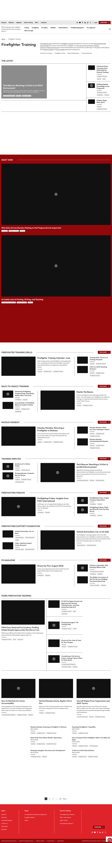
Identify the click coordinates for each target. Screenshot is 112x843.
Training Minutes (25, 470)
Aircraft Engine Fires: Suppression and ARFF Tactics (93, 702)
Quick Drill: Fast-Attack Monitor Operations (46, 738)
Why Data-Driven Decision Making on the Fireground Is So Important (31, 228)
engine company (48, 49)
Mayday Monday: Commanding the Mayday (99, 440)
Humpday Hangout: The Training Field (69, 623)
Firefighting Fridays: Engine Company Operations (99, 499)
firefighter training (67, 43)
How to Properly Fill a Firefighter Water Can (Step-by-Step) (91, 739)
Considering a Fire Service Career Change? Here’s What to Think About (71, 658)
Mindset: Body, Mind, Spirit (102, 101)
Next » (65, 799)
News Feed (20, 639)
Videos (17, 540)
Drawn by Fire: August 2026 (50, 565)
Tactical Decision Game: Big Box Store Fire (55, 702)
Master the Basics (84, 392)
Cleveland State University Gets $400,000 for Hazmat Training (102, 69)
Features (19, 96)
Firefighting (100, 95)
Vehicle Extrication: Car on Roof (24, 532)
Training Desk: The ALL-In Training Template (99, 359)
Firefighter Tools (25, 409)
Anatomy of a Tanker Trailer (22, 465)
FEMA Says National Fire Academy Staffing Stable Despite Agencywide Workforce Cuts (20, 628)
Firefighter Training (101, 76)
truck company (60, 49)
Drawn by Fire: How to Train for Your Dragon (71, 641)
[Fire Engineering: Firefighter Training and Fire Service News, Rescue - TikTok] (88, 22)
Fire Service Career (21, 302)
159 (60, 799)
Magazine (47, 575)
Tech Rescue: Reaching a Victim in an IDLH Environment (92, 465)
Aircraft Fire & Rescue (82, 716)
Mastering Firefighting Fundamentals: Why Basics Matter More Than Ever (24, 393)
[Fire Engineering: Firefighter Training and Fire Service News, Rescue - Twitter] (90, 22)
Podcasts (107, 95)
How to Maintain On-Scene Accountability (13, 702)
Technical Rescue (27, 96)
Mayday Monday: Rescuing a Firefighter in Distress (50, 429)
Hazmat (99, 79)
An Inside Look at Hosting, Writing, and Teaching (22, 299)
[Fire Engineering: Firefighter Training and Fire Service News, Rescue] (11, 29)
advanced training (52, 47)
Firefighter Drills (48, 371)
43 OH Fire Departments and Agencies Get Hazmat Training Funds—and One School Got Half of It (71, 604)
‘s (45, 43)
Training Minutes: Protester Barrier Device (24, 474)
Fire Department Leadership (8, 302)
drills (71, 45)
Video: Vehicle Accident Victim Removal (23, 544)
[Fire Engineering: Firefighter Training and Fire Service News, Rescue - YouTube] (80, 22)
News (104, 79)
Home (3, 39)
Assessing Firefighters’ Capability (84, 727)
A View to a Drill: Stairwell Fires (83, 750)
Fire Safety (4, 231)
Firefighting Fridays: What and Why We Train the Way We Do (99, 509)
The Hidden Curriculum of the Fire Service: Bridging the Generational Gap (99, 579)
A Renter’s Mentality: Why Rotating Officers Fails (99, 566)
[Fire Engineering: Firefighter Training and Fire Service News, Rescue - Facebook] (82, 22)
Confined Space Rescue (9, 96)
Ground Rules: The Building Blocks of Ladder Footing (24, 404)
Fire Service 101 (82, 45)
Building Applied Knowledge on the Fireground (103, 86)
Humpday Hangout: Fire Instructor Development (47, 750)
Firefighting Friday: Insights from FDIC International (53, 499)
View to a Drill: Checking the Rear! (98, 368)
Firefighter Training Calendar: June (53, 358)
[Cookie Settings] (110, 840)
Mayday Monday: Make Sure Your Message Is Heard (99, 428)
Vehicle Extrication (91, 545)
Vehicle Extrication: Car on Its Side (92, 531)
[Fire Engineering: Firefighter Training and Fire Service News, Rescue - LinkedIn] (85, 22)
